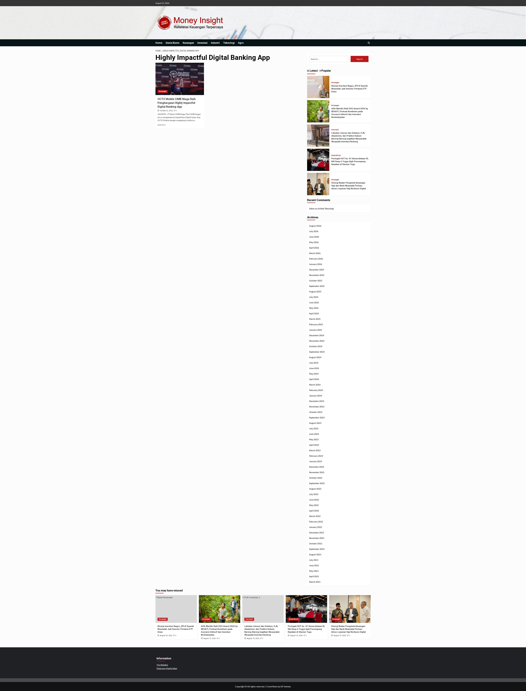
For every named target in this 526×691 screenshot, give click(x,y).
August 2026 (315, 226)
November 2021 (316, 538)
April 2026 (314, 247)
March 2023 (315, 450)
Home (158, 42)
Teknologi (229, 42)
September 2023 (317, 417)
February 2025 (316, 324)
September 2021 (317, 549)
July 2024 (313, 363)
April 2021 (314, 576)
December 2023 (316, 401)
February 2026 (316, 258)
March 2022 (315, 516)
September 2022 (317, 483)
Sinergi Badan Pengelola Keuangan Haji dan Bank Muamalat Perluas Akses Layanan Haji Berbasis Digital (348, 186)
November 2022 (316, 472)
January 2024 (315, 395)
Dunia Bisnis (172, 42)
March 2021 (315, 582)
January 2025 (315, 330)
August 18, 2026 (253, 638)
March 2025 (315, 319)
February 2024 (316, 390)
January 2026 (315, 264)
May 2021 (314, 571)
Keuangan (188, 42)
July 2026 (313, 231)
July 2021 (313, 560)
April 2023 (314, 445)
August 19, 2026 (209, 638)
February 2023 (316, 456)
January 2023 (315, 461)
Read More (161, 125)
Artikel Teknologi (326, 208)
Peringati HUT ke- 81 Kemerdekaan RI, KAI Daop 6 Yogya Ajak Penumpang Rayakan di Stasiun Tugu (349, 161)
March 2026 (315, 253)
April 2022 (314, 510)
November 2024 (316, 341)
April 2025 (314, 313)
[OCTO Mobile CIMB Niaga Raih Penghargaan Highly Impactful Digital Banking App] (179, 79)
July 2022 (313, 494)
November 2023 (316, 406)
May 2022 (314, 505)
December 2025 (316, 269)
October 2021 (315, 543)
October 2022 (315, 478)
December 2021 (316, 532)
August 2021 (315, 554)
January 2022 (315, 527)
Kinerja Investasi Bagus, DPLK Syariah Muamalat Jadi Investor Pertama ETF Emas (349, 89)
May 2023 (314, 439)
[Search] (369, 42)
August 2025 (315, 291)
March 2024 (315, 384)
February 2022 (316, 521)
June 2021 (314, 565)
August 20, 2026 (166, 635)
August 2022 (315, 489)
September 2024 (317, 352)
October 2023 (315, 412)
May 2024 (314, 373)
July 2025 (313, 297)
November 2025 (316, 275)
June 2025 (314, 302)
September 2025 (317, 286)
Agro (241, 42)
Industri (215, 42)
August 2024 (315, 357)
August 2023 (315, 423)
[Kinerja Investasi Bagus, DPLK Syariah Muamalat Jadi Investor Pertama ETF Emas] (318, 86)
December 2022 (316, 467)
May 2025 (314, 308)
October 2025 (315, 280)
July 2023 (313, 428)
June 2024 (314, 368)
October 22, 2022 (166, 111)
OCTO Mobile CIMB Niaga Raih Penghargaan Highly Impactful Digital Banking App (177, 102)
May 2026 (314, 242)
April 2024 (314, 379)
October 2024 (315, 346)
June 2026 (314, 237)
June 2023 (314, 434)
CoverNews (271, 686)
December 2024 (316, 335)
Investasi (202, 42)
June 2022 (314, 499)
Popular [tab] (326, 70)
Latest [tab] (313, 70)
